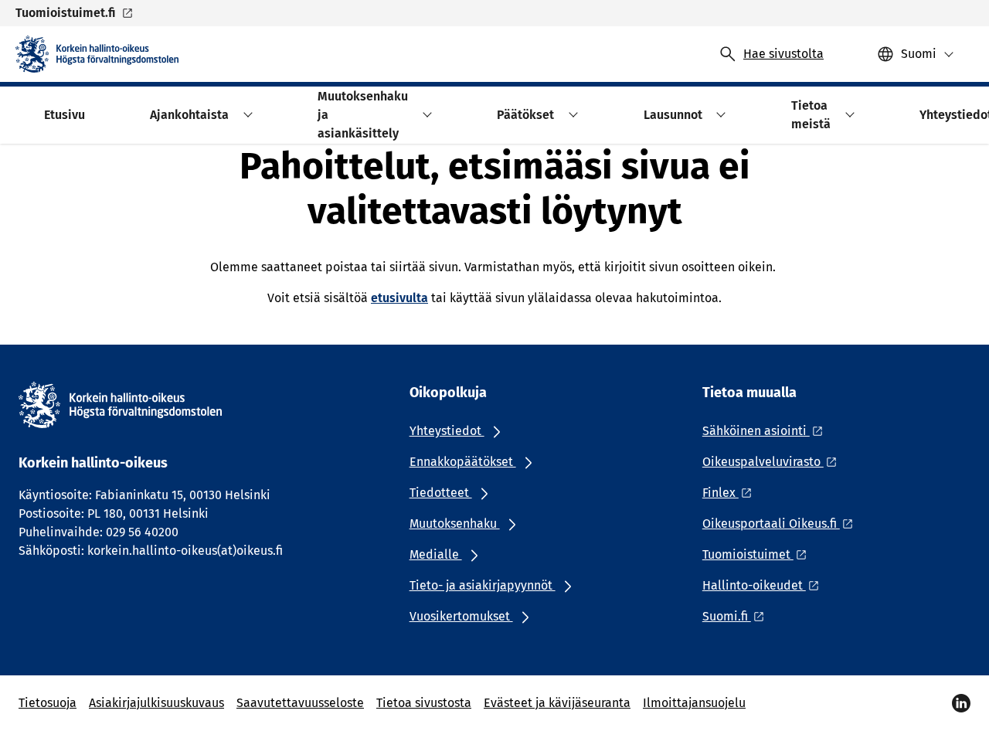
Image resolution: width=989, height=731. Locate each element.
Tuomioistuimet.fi (65, 12)
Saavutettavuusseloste (300, 702)
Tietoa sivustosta (423, 702)
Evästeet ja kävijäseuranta (557, 702)
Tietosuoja (47, 702)
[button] (245, 114)
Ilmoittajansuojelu (694, 702)
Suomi (918, 53)
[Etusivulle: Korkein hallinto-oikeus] (96, 54)
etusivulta (399, 298)
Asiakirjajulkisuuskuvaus (156, 702)
